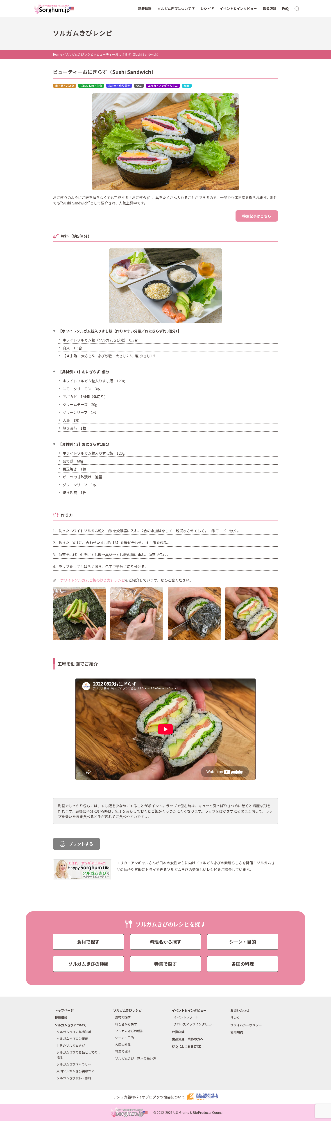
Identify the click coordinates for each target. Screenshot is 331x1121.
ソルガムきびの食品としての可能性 (79, 1054)
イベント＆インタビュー (238, 8)
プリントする (81, 844)
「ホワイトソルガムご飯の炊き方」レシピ (91, 580)
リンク (235, 1017)
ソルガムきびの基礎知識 (74, 1031)
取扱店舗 (269, 8)
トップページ (64, 1010)
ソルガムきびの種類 (88, 964)
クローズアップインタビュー (194, 1024)
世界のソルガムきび (71, 1045)
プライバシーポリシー (246, 1025)
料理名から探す (165, 941)
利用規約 (236, 1032)
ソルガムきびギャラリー (74, 1064)
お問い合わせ (239, 1010)
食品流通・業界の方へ (187, 1039)
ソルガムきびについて (174, 8)
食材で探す (88, 941)
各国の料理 (242, 964)
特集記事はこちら (256, 216)
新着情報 (145, 8)
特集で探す (165, 964)
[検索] (297, 8)
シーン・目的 (242, 941)
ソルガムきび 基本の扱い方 (135, 1058)
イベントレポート (186, 1017)
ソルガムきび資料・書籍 (74, 1078)
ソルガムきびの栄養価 (72, 1038)
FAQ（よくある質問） (187, 1046)
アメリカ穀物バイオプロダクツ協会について (149, 1097)
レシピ (205, 8)
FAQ (285, 8)
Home (57, 54)
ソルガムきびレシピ (79, 54)
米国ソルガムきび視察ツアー (77, 1071)
